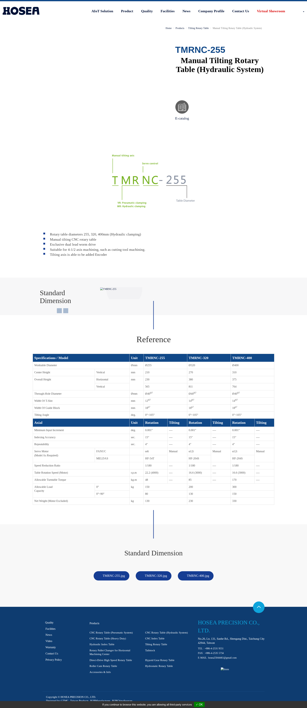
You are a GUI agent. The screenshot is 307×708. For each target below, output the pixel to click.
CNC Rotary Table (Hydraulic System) (166, 632)
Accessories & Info (100, 672)
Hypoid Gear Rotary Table (159, 660)
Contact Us (240, 11)
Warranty (50, 647)
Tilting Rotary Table (198, 28)
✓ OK (199, 704)
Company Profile (211, 11)
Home (169, 28)
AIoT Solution (102, 11)
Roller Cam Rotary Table (103, 666)
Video (48, 641)
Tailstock (150, 650)
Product (127, 11)
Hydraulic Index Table (102, 644)
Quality (147, 11)
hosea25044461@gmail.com (222, 657)
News (186, 11)
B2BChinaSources (122, 700)
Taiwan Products (79, 700)
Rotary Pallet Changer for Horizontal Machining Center (110, 652)
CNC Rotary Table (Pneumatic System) (111, 632)
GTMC (64, 700)
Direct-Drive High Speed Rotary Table (111, 660)
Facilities (168, 11)
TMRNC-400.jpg (198, 575)
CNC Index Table (155, 638)
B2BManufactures (100, 700)
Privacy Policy (53, 659)
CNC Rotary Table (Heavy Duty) (108, 638)
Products (180, 28)
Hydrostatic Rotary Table (159, 666)
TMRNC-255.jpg (114, 575)
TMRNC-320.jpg (156, 575)
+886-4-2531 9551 (214, 648)
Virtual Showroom (271, 11)
